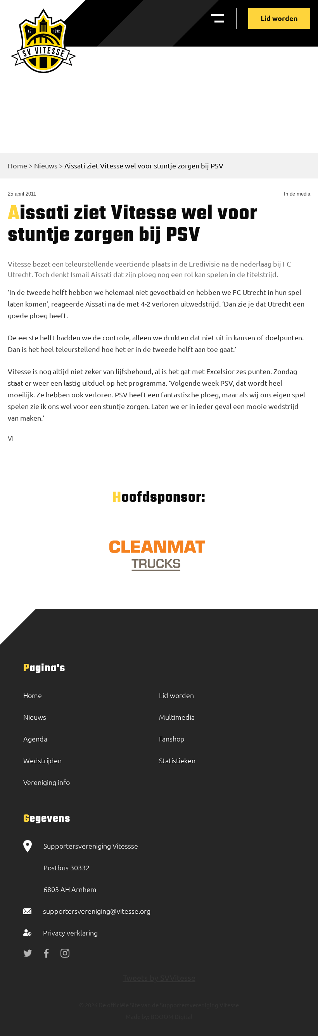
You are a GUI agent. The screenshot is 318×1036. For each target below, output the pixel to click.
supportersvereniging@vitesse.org (96, 910)
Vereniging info (46, 782)
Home (17, 165)
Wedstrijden (42, 760)
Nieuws (45, 165)
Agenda (35, 738)
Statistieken (177, 760)
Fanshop (172, 738)
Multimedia (177, 716)
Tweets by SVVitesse (159, 977)
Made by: (137, 1016)
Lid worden (279, 18)
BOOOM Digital (170, 1016)
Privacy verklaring (70, 932)
